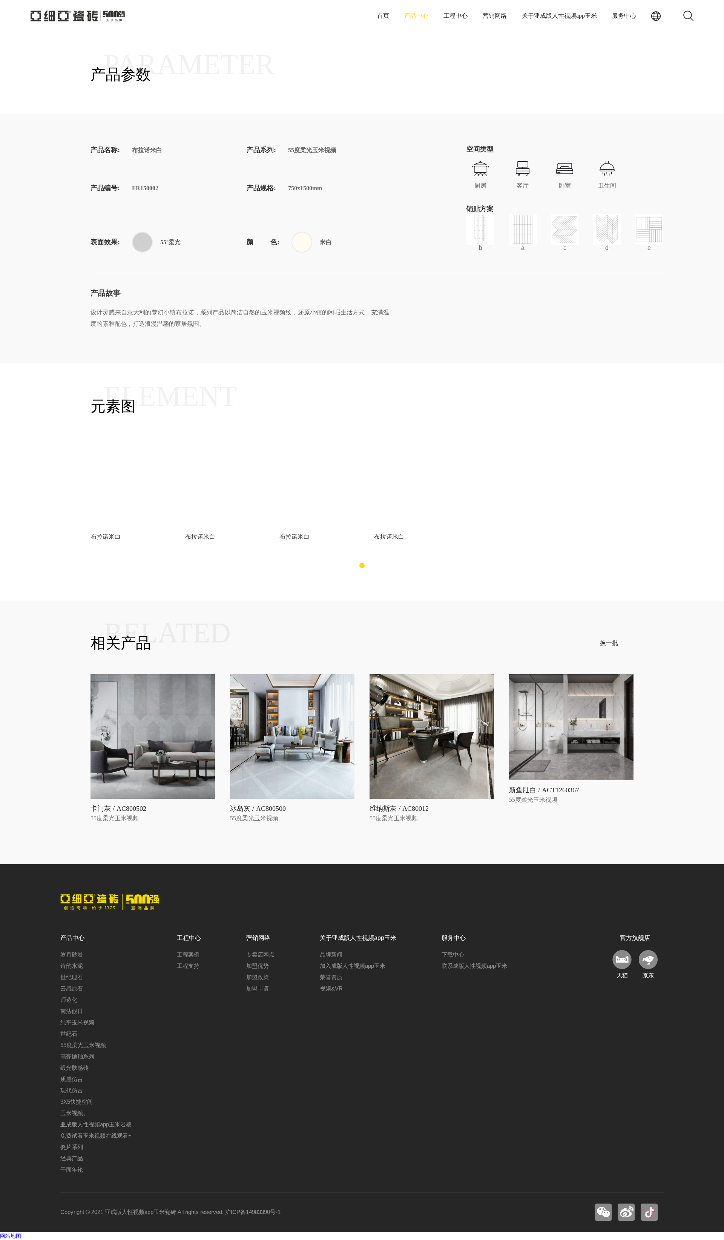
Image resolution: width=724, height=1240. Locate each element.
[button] (362, 565)
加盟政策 (257, 977)
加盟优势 (257, 966)
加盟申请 (257, 988)
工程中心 (455, 15)
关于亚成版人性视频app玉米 (559, 15)
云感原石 (71, 988)
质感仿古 (71, 1079)
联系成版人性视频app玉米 (474, 966)
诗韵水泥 (71, 966)
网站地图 (10, 1236)
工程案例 (188, 954)
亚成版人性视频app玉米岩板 (96, 1124)
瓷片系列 (71, 1147)
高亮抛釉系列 (77, 1056)
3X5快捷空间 (76, 1101)
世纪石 (68, 1034)
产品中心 (416, 15)
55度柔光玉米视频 (83, 1045)
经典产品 (71, 1158)
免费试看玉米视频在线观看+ (96, 1135)
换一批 (609, 643)
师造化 (68, 1000)
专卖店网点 (260, 954)
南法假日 (71, 1011)
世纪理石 (71, 977)
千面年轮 (71, 1169)
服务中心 (624, 15)
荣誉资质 (331, 977)
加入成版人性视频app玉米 (352, 966)
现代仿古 (71, 1090)
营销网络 (495, 15)
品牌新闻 (331, 954)
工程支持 (188, 966)
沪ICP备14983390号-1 (253, 1212)
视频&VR (331, 988)
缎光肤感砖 (74, 1067)
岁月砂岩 (71, 954)
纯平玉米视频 (77, 1022)
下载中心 (453, 954)
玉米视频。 (74, 1113)
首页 (383, 15)
